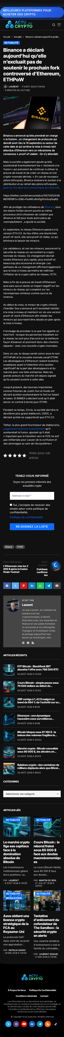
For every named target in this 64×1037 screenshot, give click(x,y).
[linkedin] (32, 1024)
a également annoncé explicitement (24, 428)
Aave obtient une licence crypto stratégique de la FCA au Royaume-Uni (16, 924)
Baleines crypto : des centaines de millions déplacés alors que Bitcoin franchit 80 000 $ (38, 768)
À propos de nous (17, 990)
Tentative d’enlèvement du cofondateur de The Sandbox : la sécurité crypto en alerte (46, 926)
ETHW (20, 547)
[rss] (48, 1024)
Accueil (6, 36)
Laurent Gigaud (48, 954)
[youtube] (24, 1024)
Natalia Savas (17, 950)
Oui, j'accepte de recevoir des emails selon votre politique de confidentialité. (30, 508)
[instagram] (16, 1024)
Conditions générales (26, 996)
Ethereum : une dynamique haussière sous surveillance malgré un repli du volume (34, 718)
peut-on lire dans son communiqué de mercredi (31, 187)
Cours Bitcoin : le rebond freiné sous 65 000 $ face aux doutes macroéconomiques (47, 852)
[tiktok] (56, 1024)
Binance (49, 207)
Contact (44, 996)
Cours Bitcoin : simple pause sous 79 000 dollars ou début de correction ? (38, 686)
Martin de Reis (47, 880)
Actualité (18, 36)
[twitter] (8, 1024)
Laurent (14, 86)
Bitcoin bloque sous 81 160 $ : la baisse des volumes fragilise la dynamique (36, 735)
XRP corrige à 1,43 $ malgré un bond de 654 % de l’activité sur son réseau (38, 702)
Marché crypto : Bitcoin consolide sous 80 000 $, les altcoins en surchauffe (37, 751)
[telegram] (40, 1024)
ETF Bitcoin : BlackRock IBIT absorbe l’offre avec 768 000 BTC (38, 668)
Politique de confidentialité (26, 517)
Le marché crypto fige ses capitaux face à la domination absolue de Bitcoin (16, 852)
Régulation (14, 898)
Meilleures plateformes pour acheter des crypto (27, 12)
